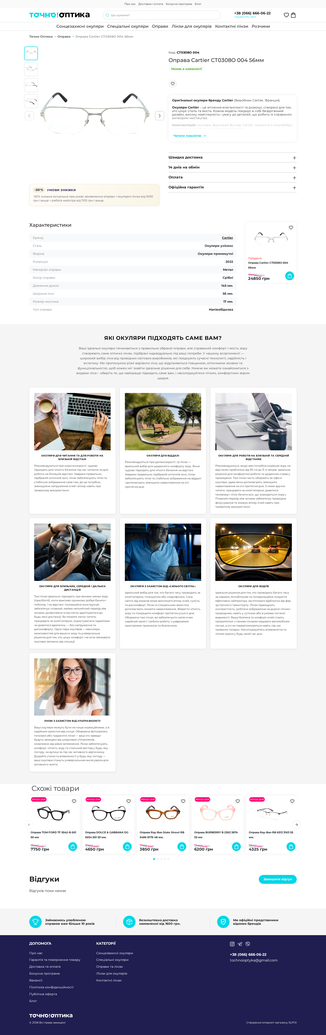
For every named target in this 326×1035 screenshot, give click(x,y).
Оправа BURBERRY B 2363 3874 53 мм (216, 835)
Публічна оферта (43, 994)
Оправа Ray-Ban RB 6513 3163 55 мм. (271, 835)
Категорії (106, 943)
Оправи (160, 26)
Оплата (176, 177)
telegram (240, 944)
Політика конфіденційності (51, 987)
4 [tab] (165, 859)
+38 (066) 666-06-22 (252, 13)
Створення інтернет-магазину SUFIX (271, 1022)
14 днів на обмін (184, 167)
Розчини (261, 26)
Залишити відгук (277, 879)
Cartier (227, 238)
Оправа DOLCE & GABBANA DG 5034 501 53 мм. (106, 835)
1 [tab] (154, 859)
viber (247, 944)
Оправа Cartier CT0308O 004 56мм (268, 265)
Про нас (130, 4)
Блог (198, 4)
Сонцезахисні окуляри (80, 26)
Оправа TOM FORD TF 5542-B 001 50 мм (53, 835)
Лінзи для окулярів (192, 26)
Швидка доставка (186, 157)
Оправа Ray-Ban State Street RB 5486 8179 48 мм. (162, 835)
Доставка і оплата (150, 4)
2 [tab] (158, 859)
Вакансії (35, 980)
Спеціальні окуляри (127, 26)
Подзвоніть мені (245, 16)
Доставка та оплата (45, 967)
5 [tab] (168, 859)
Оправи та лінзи (109, 967)
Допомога (40, 943)
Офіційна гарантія (186, 187)
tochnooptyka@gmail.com (254, 960)
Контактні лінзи (231, 26)
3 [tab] (161, 859)
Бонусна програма (179, 4)
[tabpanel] (54, 824)
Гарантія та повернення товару (54, 960)
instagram (232, 944)
